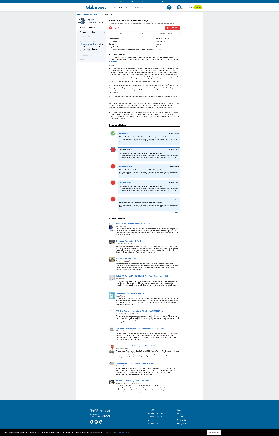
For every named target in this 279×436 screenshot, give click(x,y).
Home (80, 2)
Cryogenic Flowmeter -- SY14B (128, 241)
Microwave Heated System (126, 258)
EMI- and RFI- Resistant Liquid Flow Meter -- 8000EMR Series (140, 328)
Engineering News (110, 2)
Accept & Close (214, 432)
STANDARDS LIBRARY (90, 14)
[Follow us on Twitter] (96, 422)
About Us (151, 410)
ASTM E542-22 (123, 133)
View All (177, 212)
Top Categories (182, 417)
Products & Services (93, 2)
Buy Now (174, 28)
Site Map (180, 413)
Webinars (134, 2)
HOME (79, 14)
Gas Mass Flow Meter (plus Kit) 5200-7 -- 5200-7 (135, 363)
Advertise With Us (155, 417)
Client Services (154, 424)
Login (190, 7)
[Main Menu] (78, 7)
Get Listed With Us (155, 413)
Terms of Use (182, 420)
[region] (139, 432)
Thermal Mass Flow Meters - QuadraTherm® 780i (136, 346)
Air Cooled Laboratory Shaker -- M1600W (132, 381)
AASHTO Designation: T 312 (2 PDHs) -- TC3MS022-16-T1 (139, 311)
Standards (123, 2)
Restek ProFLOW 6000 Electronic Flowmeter (134, 223)
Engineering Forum (160, 2)
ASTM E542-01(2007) (125, 182)
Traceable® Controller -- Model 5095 (130, 293)
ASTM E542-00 (123, 199)
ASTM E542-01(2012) (125, 166)
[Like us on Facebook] (91, 422)
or (90, 44)
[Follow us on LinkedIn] (100, 422)
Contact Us (152, 420)
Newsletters (146, 2)
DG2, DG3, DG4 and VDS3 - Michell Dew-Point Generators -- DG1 (142, 276)
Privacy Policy (182, 424)
